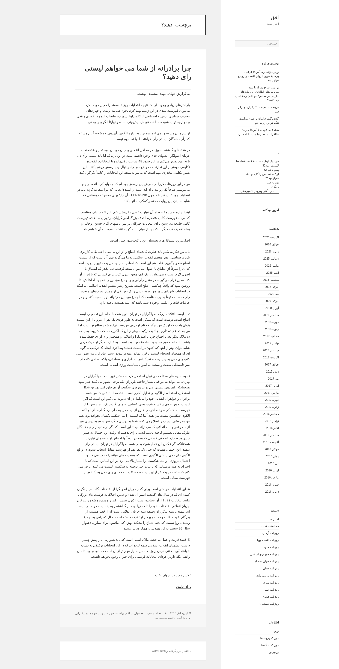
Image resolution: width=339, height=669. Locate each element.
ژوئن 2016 (272, 456)
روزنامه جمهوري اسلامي (264, 554)
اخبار (137, 613)
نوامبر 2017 (272, 343)
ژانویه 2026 (272, 251)
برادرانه (119, 613)
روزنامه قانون (271, 596)
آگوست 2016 (271, 442)
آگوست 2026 (271, 237)
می (157, 617)
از (132, 613)
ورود (276, 630)
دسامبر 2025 (271, 258)
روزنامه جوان (271, 568)
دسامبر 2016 (271, 413)
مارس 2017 (271, 392)
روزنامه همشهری (268, 603)
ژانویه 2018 (272, 329)
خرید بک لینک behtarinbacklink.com (257, 161)
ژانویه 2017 (272, 406)
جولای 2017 (272, 364)
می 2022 (273, 293)
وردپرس (274, 652)
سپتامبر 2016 (271, 435)
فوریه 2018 (272, 322)
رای (78, 613)
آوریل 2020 (272, 308)
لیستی (163, 617)
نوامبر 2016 (272, 421)
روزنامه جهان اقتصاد (267, 561)
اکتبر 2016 (272, 428)
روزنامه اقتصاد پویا (268, 540)
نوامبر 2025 (272, 265)
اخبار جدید (273, 519)
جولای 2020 (272, 300)
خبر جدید (103, 613)
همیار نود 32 (272, 178)
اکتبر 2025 (272, 272)
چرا (112, 613)
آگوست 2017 (271, 357)
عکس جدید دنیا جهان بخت (173, 575)
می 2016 (273, 463)
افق (275, 17)
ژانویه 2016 (272, 491)
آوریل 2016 (272, 470)
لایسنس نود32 (270, 165)
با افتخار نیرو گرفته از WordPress (171, 650)
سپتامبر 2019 (271, 315)
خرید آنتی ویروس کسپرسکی (257, 191)
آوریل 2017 (272, 385)
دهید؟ (85, 613)
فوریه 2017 (272, 399)
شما (171, 617)
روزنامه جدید (271, 547)
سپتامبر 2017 (271, 350)
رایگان (275, 186)
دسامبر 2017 (271, 336)
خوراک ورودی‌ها (269, 638)
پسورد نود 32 (271, 169)
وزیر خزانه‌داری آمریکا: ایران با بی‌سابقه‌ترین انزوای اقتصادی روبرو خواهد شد (258, 76)
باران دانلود (183, 586)
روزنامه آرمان (270, 533)
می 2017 (273, 378)
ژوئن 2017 (272, 371)
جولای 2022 (272, 286)
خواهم (93, 613)
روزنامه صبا (272, 589)
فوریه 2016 (272, 484)
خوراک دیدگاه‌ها (270, 645)
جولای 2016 (272, 449)
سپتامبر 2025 (271, 279)
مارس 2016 (271, 477)
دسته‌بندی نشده (270, 526)
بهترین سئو (272, 182)
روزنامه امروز (183, 617)
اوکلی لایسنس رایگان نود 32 (262, 174)
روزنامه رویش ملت (267, 575)
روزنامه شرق (271, 582)
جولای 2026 (272, 244)
